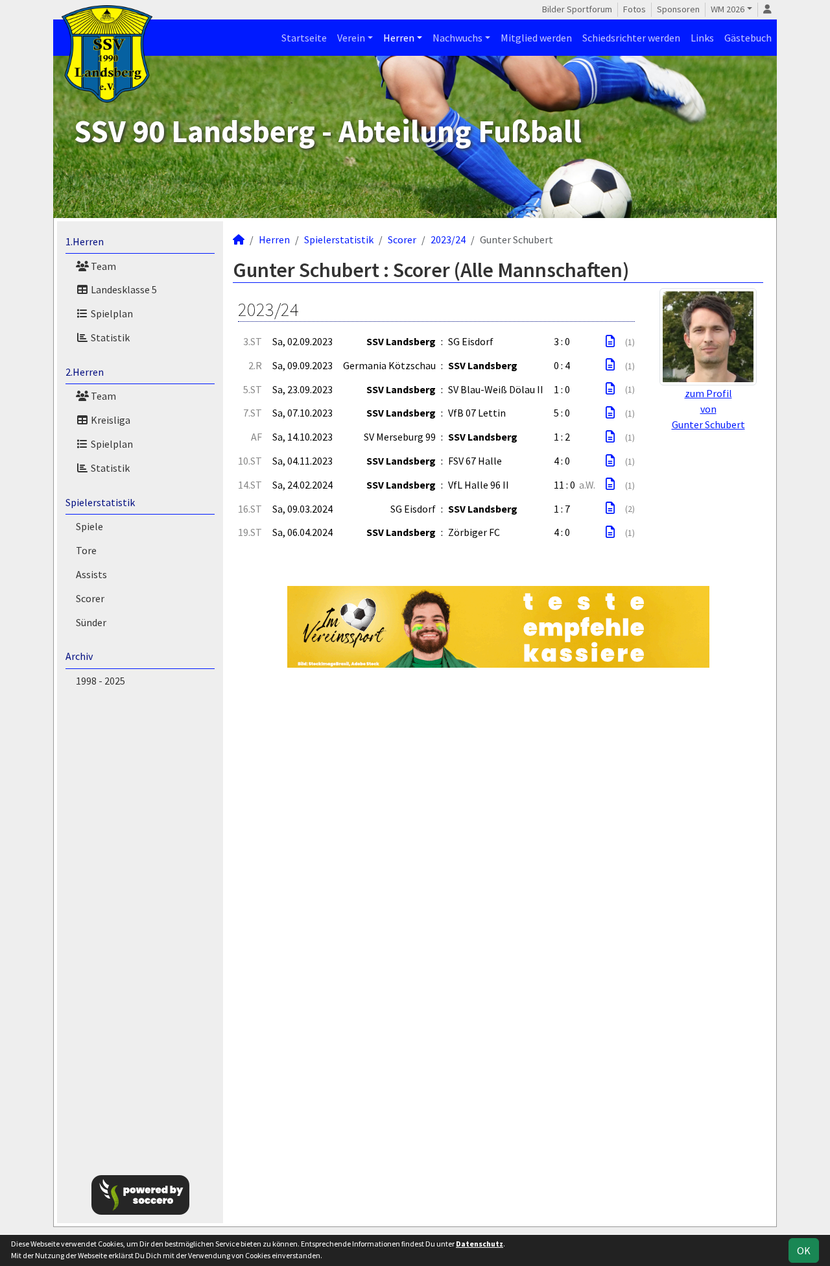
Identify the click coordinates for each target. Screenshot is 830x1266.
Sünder (91, 622)
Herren (398, 37)
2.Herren (84, 371)
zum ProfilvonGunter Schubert (708, 409)
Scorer (90, 598)
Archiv (79, 656)
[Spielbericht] (610, 341)
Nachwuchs (457, 37)
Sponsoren (678, 9)
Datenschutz (479, 1243)
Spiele (89, 526)
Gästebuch (748, 37)
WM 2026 (727, 9)
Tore (86, 550)
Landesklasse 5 (123, 289)
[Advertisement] (140, 928)
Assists (91, 574)
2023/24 (448, 239)
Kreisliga (109, 419)
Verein (351, 37)
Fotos (634, 9)
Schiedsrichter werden (631, 37)
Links (702, 37)
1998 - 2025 (100, 680)
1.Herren (84, 241)
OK (804, 1250)
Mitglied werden (536, 37)
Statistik (109, 337)
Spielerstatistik (100, 502)
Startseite (304, 37)
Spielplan (111, 313)
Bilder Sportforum (577, 9)
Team (102, 266)
